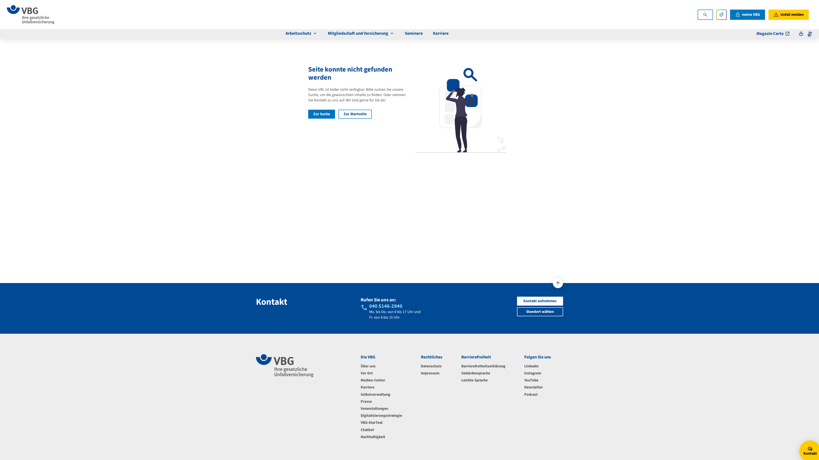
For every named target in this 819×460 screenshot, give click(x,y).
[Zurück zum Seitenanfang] (558, 283)
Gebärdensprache (475, 373)
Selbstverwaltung (375, 394)
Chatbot (367, 430)
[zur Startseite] (30, 14)
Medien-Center (373, 380)
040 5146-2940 (385, 306)
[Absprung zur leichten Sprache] (801, 33)
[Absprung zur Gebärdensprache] (809, 33)
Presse (366, 401)
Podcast (531, 394)
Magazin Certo (770, 34)
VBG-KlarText (372, 422)
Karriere (441, 33)
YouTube (531, 380)
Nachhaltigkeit (373, 437)
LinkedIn (531, 366)
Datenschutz (431, 366)
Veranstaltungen (374, 408)
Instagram (532, 373)
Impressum (430, 373)
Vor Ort (367, 373)
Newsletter (533, 387)
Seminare (414, 33)
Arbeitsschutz (298, 33)
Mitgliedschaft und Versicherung (358, 33)
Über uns (368, 366)
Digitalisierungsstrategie (381, 415)
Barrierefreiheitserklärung (483, 366)
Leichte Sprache (474, 380)
